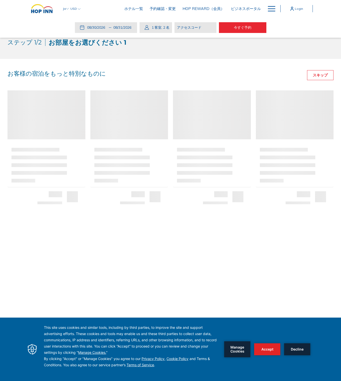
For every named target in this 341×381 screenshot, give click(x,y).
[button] (97, 27)
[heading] (66, 42)
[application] (170, 349)
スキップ (320, 75)
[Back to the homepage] (41, 8)
